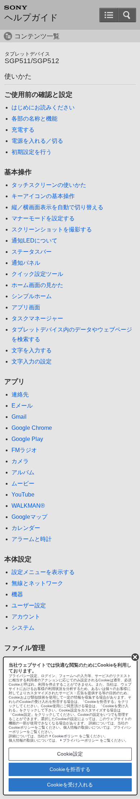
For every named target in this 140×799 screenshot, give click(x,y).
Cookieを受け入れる (70, 785)
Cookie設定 (70, 754)
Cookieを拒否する (70, 769)
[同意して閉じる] (135, 657)
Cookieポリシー (65, 736)
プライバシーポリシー (81, 740)
